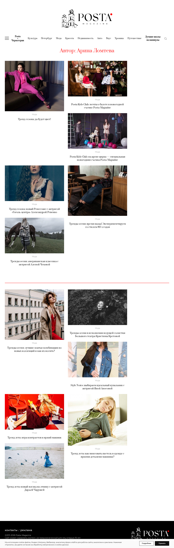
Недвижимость (85, 38)
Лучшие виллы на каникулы (152, 38)
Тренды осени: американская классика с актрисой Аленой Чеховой (34, 263)
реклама (26, 530)
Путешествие (135, 38)
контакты (11, 530)
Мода (59, 38)
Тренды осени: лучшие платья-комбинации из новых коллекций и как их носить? (34, 349)
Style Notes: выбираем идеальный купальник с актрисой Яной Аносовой (97, 387)
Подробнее (146, 543)
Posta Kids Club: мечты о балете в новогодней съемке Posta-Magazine (97, 106)
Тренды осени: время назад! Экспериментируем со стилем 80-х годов (97, 225)
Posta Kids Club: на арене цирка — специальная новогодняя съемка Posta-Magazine (97, 158)
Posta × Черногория (17, 38)
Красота (69, 38)
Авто (99, 38)
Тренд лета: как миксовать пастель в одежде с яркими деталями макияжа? (97, 455)
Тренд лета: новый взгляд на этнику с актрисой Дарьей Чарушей (34, 488)
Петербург (46, 38)
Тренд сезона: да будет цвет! (34, 119)
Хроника (119, 38)
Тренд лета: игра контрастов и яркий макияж (34, 437)
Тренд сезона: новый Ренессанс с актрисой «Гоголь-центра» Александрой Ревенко (34, 211)
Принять (162, 543)
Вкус (108, 38)
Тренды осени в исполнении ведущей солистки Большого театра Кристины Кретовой (97, 335)
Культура (32, 38)
